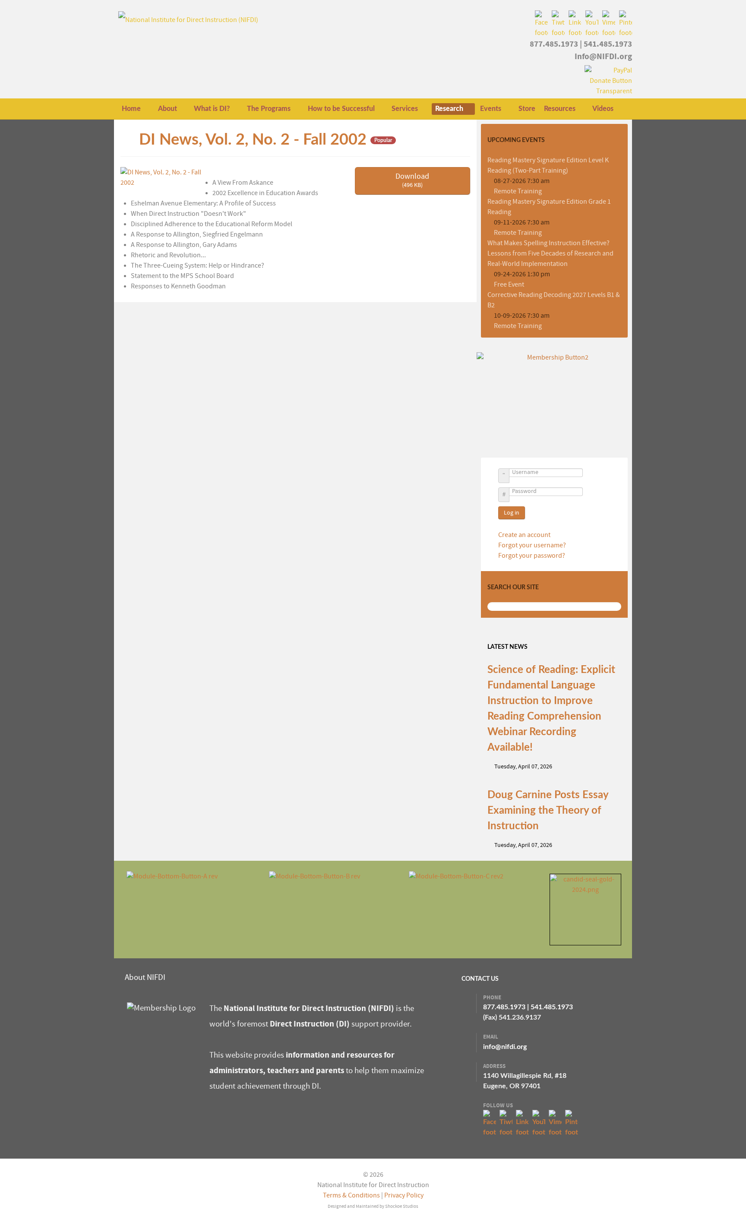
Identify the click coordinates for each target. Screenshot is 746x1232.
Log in (511, 512)
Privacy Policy (404, 1195)
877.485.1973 (554, 44)
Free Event (509, 284)
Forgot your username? (532, 545)
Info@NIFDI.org (603, 56)
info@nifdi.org (505, 1046)
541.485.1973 (608, 44)
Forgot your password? (531, 555)
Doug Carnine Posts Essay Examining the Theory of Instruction (547, 810)
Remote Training (518, 191)
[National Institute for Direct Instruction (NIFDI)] (188, 19)
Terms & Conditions (351, 1195)
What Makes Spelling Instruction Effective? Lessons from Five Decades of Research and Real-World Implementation (550, 253)
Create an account (525, 535)
